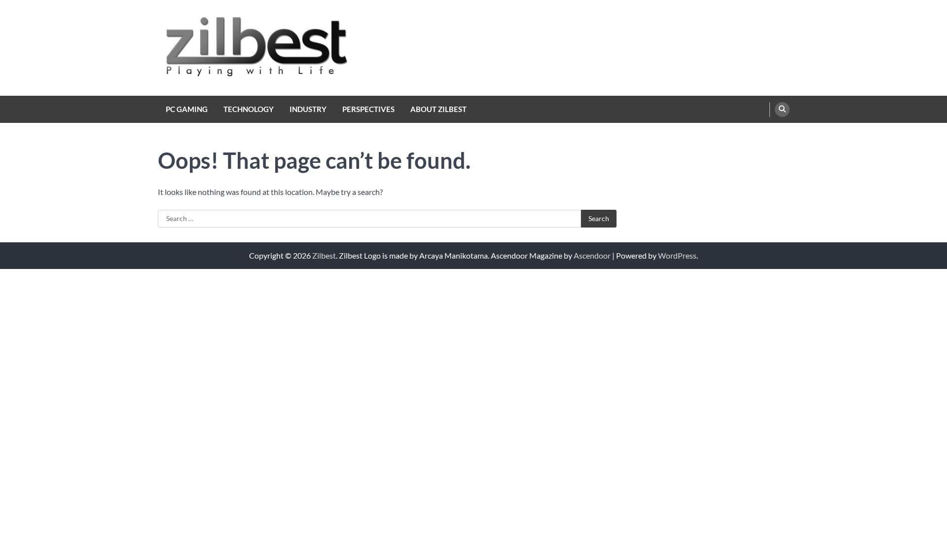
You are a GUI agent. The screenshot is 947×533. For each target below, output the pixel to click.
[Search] (782, 109)
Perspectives (368, 109)
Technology (248, 109)
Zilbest (324, 255)
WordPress (677, 255)
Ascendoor (592, 255)
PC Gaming (187, 109)
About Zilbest (438, 109)
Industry (308, 109)
